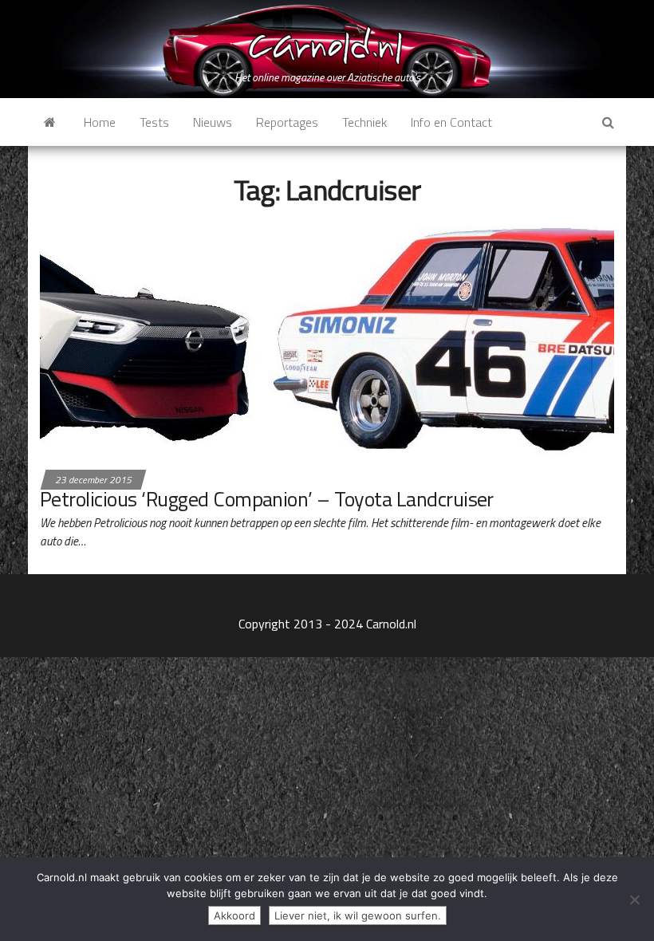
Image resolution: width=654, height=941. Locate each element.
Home (100, 122)
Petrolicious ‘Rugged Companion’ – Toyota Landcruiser (267, 498)
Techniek (364, 122)
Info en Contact (451, 122)
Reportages (287, 122)
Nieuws (212, 122)
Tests (154, 122)
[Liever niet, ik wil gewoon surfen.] (634, 900)
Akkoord (234, 915)
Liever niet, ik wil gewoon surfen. (357, 915)
